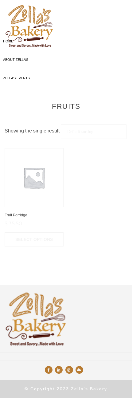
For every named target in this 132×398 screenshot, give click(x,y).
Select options (34, 239)
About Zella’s (15, 59)
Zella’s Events (16, 78)
